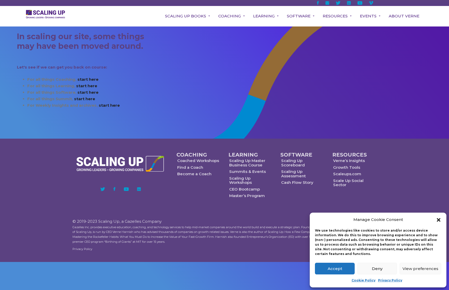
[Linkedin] (139, 189)
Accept (335, 268)
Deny (377, 268)
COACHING (191, 155)
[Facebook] (114, 189)
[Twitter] (103, 189)
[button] (438, 219)
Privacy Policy (390, 280)
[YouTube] (126, 189)
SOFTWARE (296, 155)
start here (87, 79)
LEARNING (243, 155)
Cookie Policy (363, 280)
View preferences (420, 268)
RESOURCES (349, 155)
